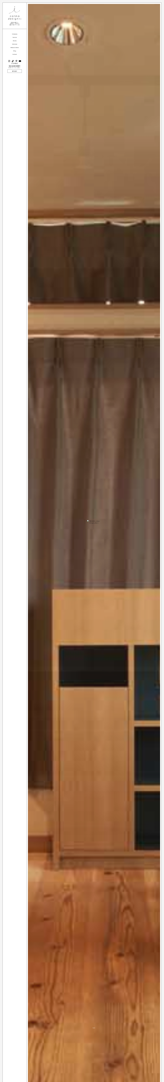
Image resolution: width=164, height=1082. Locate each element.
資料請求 (14, 71)
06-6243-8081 (14, 66)
